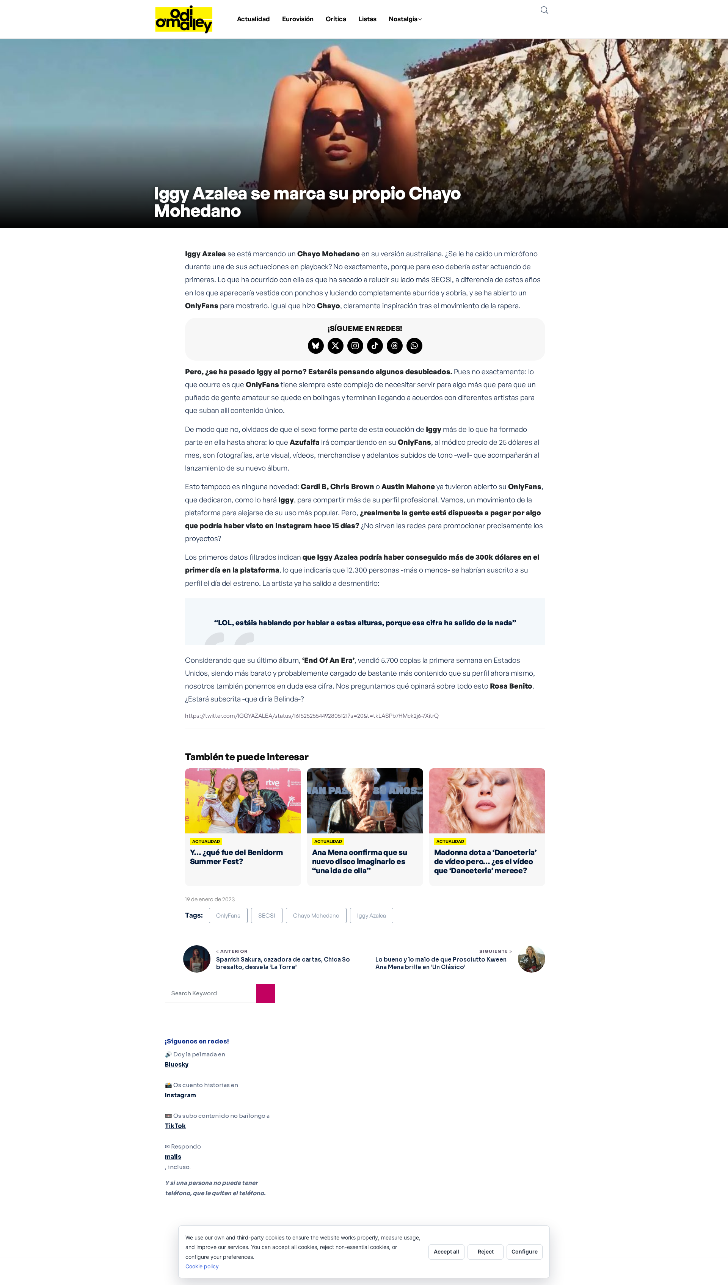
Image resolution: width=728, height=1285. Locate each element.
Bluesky (176, 1064)
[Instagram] (355, 346)
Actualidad (253, 19)
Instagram (180, 1095)
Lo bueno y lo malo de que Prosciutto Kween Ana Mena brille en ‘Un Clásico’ (441, 963)
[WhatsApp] (414, 346)
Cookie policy (202, 1266)
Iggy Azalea (371, 915)
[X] (336, 346)
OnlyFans (228, 915)
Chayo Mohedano (316, 915)
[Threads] (395, 346)
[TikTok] (375, 346)
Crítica (336, 19)
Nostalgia (403, 19)
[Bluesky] (316, 346)
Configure (524, 1251)
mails (173, 1156)
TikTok (175, 1126)
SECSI (266, 915)
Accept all (446, 1251)
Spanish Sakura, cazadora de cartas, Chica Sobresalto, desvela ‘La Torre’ (283, 963)
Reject (486, 1251)
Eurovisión (298, 19)
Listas (367, 19)
